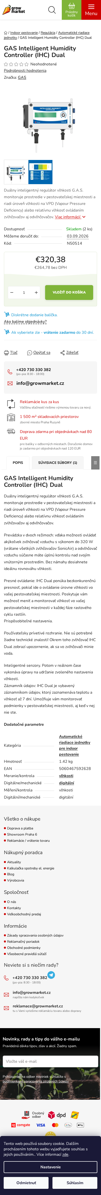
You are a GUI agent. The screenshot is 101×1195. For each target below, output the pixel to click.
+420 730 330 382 (33, 369)
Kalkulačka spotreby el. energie (30, 868)
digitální (66, 783)
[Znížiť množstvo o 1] (11, 292)
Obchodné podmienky (23, 948)
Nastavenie (50, 1167)
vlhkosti (66, 776)
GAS (22, 77)
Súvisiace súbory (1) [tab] (57, 462)
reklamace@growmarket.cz (38, 1006)
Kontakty (14, 908)
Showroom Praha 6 (22, 835)
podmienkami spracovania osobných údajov (36, 1081)
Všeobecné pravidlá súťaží (26, 954)
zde (65, 1154)
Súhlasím (75, 1183)
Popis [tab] (18, 462)
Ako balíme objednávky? (25, 321)
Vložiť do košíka (69, 292)
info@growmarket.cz (40, 383)
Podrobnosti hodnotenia (25, 70)
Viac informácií (68, 217)
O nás (11, 902)
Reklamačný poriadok (23, 942)
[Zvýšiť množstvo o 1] (36, 292)
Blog (10, 874)
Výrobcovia (15, 881)
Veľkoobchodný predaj (24, 914)
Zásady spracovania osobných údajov (35, 936)
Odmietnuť (26, 1183)
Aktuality (14, 862)
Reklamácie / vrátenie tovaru (28, 841)
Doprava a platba (20, 828)
